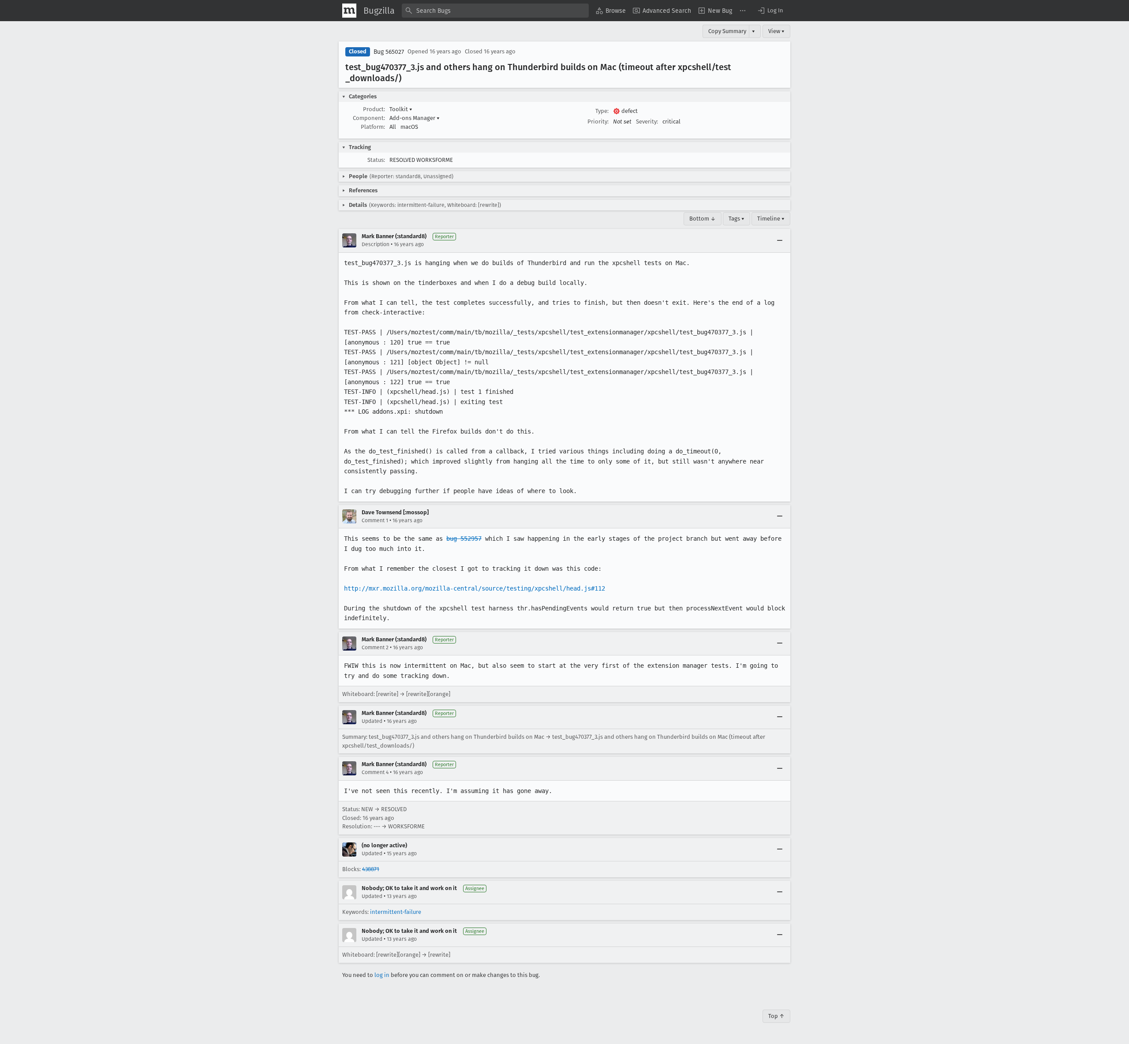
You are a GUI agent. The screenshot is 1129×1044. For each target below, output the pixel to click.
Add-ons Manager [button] (414, 118)
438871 (370, 869)
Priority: (598, 121)
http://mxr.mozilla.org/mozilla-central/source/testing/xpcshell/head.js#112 (474, 588)
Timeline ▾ (771, 218)
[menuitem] (610, 11)
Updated (372, 721)
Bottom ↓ (702, 218)
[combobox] (495, 11)
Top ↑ (776, 1016)
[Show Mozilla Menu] (349, 11)
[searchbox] (495, 11)
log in (381, 975)
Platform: (373, 126)
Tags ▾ (736, 218)
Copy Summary (727, 31)
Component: (369, 118)
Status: (376, 160)
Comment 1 (375, 520)
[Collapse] (780, 240)
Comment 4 (375, 772)
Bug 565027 (389, 52)
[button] (770, 11)
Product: (374, 109)
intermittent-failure (395, 912)
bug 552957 (464, 538)
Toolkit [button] (400, 109)
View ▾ (776, 31)
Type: (602, 111)
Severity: (647, 121)
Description (375, 244)
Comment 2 (375, 647)
